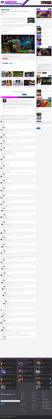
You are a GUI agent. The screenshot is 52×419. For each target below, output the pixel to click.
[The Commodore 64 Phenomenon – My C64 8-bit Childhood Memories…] (39, 36)
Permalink (10, 122)
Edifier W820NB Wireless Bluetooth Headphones (44, 387)
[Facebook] (8, 111)
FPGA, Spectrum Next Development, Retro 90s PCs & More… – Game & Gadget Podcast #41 (28, 375)
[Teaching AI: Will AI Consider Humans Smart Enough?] (39, 118)
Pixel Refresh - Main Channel (35, 394)
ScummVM (2, 25)
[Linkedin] (7, 111)
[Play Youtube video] (18, 44)
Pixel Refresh (10, 2)
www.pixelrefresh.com (31, 109)
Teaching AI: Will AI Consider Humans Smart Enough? (46, 118)
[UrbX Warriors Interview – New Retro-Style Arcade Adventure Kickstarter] (39, 40)
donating (13, 28)
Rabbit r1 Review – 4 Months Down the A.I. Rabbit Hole (44, 109)
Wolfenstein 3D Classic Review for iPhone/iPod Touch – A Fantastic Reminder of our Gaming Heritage (46, 402)
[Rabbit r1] (38, 383)
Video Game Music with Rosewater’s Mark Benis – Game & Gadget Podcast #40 (28, 380)
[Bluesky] (5, 111)
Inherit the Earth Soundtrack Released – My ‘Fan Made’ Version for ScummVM (9, 116)
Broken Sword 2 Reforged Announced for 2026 (10, 378)
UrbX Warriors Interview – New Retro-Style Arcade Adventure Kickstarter (46, 40)
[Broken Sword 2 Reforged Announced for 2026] (44, 81)
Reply (4, 127)
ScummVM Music (7, 9)
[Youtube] (2, 111)
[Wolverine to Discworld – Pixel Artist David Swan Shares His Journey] (39, 29)
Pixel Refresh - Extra (34, 397)
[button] (50, 6)
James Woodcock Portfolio (12, 108)
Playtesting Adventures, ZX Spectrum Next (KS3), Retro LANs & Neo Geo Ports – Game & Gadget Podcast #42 (43, 20)
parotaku (4, 129)
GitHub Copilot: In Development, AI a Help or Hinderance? (46, 114)
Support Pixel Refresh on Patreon (35, 404)
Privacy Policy (33, 407)
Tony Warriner (43, 397)
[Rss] (11, 111)
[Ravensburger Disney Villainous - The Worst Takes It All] (38, 378)
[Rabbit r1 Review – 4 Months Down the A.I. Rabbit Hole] (44, 103)
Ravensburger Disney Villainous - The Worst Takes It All (45, 378)
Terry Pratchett (24, 21)
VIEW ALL (32, 368)
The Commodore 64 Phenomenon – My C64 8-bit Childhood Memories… (46, 36)
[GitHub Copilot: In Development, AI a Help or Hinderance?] (39, 114)
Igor (3, 149)
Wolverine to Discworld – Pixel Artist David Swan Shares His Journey (46, 29)
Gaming (2, 7)
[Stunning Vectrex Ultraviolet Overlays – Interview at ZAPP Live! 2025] (39, 43)
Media (4, 9)
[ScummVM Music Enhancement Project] (46, 1)
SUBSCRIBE (38, 128)
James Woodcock (5, 182)
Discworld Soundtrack (5, 31)
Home (0, 7)
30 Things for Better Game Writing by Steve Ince (46, 32)
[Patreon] (6, 111)
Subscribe (24, 94)
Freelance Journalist (14, 416)
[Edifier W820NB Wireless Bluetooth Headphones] (38, 387)
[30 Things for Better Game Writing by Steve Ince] (39, 32)
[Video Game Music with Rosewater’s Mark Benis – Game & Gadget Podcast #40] (20, 380)
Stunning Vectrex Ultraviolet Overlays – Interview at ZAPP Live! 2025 (45, 43)
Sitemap (32, 410)
